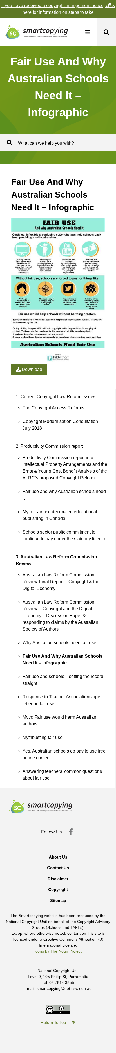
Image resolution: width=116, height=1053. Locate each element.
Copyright (58, 889)
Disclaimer (58, 878)
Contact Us (58, 867)
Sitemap (58, 900)
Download (31, 369)
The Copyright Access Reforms (53, 407)
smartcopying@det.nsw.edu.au (64, 988)
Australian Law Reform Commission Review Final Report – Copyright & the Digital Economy (61, 581)
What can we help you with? (46, 143)
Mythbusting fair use (43, 737)
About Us (58, 857)
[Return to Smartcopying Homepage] (34, 32)
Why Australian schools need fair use (59, 642)
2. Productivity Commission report (49, 446)
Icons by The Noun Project (58, 951)
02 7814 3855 (61, 982)
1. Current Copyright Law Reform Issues (55, 396)
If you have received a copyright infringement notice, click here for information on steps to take (58, 9)
